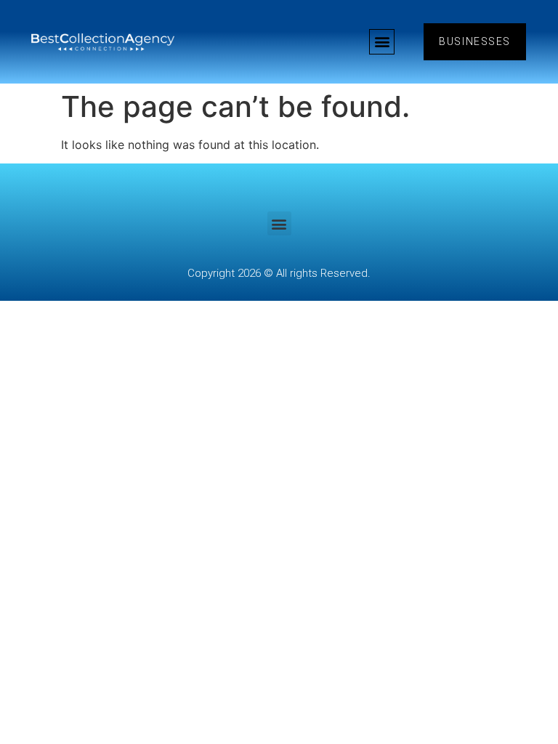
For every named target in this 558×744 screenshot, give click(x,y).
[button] (382, 41)
